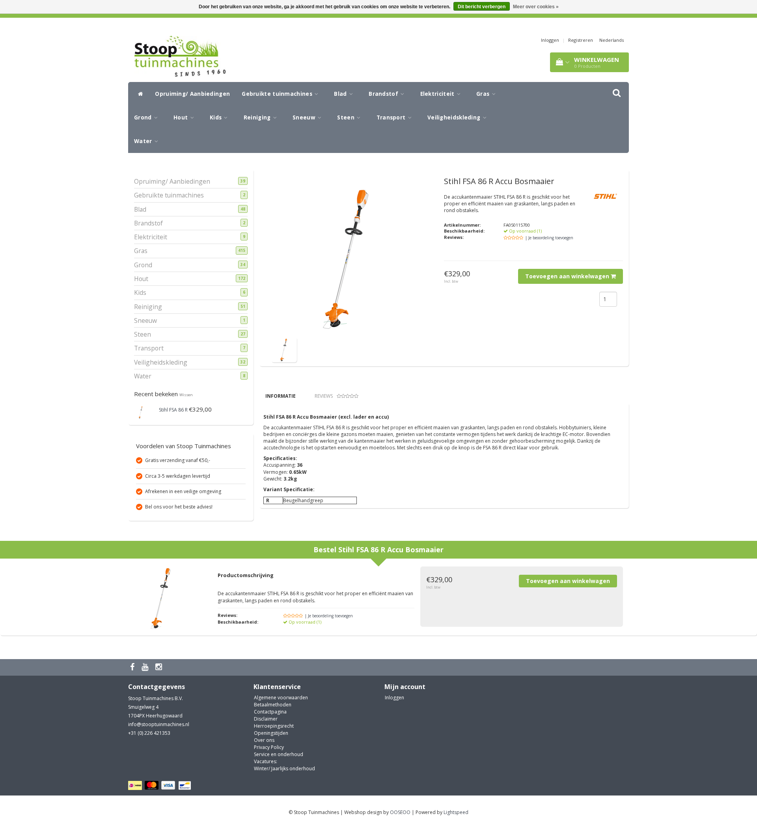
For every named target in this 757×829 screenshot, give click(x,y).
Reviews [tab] (324, 396)
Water (144, 141)
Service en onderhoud (278, 754)
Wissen (186, 394)
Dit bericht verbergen (481, 6)
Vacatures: (265, 761)
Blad (341, 93)
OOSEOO (400, 812)
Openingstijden (271, 733)
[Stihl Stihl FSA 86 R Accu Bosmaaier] (284, 349)
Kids (217, 117)
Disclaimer (266, 718)
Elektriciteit (438, 93)
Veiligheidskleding (454, 117)
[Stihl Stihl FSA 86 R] (141, 411)
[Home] (138, 94)
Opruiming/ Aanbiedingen (192, 93)
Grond (143, 117)
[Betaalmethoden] (160, 785)
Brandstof (384, 93)
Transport (392, 117)
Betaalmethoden (272, 704)
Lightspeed (456, 812)
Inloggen (550, 40)
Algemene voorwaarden (281, 697)
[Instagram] (159, 667)
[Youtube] (146, 667)
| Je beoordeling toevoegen (549, 237)
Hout (181, 117)
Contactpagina (270, 711)
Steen (346, 117)
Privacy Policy (269, 747)
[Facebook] (133, 667)
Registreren (580, 40)
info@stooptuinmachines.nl (158, 724)
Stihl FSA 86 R (173, 409)
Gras (483, 93)
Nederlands (611, 40)
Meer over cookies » (536, 6)
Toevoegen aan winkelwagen (568, 276)
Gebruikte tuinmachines (278, 93)
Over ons (264, 740)
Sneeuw (305, 117)
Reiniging (258, 117)
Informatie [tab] (280, 396)
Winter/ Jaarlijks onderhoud (284, 768)
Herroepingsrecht (274, 726)
